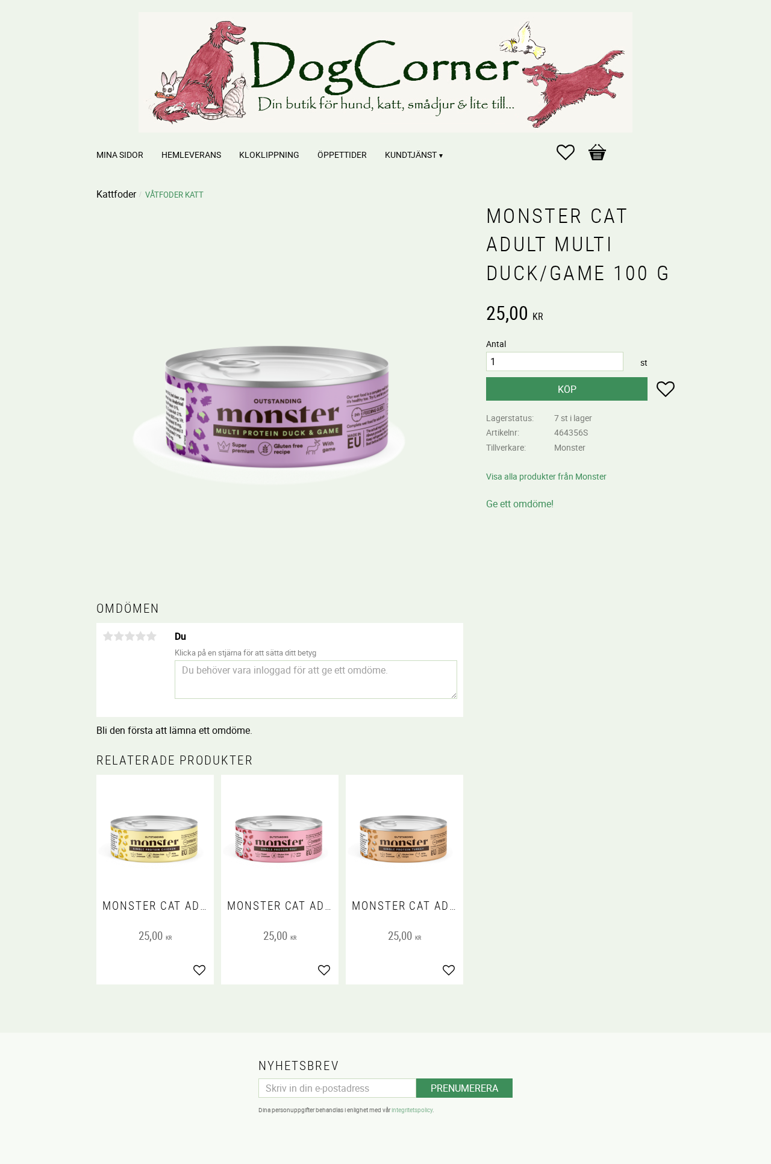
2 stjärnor (118, 636)
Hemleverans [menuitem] (191, 154)
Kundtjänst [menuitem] (411, 154)
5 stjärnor (151, 636)
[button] (572, 152)
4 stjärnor (140, 636)
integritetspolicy (412, 1110)
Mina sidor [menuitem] (119, 154)
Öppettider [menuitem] (342, 154)
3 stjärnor (129, 636)
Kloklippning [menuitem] (269, 154)
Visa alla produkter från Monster (546, 476)
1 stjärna (107, 636)
